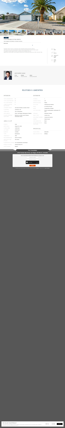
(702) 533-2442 (24, 76)
